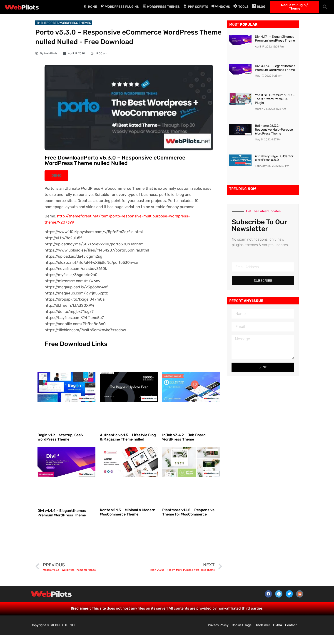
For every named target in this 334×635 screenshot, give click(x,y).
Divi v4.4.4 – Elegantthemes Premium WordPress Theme (61, 512)
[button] (324, 6)
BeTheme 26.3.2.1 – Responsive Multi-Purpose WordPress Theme (274, 129)
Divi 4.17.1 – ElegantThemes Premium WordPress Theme (275, 38)
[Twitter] (289, 594)
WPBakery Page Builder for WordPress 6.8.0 (274, 158)
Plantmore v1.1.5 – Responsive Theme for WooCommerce (188, 512)
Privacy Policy (218, 625)
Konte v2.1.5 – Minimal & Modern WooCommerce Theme (127, 512)
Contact (291, 625)
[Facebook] (268, 594)
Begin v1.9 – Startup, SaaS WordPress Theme (60, 437)
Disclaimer (262, 625)
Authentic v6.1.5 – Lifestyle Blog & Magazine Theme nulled (128, 437)
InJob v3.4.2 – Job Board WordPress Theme (184, 437)
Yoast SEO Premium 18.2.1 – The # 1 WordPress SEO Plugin (275, 99)
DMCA (277, 625)
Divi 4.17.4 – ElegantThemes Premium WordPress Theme (275, 68)
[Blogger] (299, 594)
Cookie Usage (242, 625)
